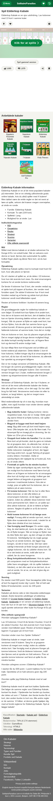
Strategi (11, 234)
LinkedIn (27, 779)
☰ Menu (6, 3)
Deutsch (17, 787)
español (24, 787)
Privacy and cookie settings (26, 784)
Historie (7, 745)
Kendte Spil (9, 754)
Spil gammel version (26, 62)
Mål (9, 225)
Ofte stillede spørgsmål (18, 243)
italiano (38, 787)
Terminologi (9, 748)
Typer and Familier (12, 751)
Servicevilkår (9, 777)
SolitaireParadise (26, 3)
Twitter (18, 779)
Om (5, 765)
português (25, 790)
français (31, 787)
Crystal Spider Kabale (21, 599)
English (5, 787)
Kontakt (7, 768)
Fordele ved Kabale (13, 757)
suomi (32, 790)
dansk (11, 787)
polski (18, 790)
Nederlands (46, 787)
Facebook (8, 779)
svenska (38, 790)
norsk (13, 790)
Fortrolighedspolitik (12, 774)
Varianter (11, 240)
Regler (10, 231)
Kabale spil (32, 715)
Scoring (10, 237)
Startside (20, 715)
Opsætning (12, 228)
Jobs (6, 771)
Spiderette (14, 602)
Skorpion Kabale (36, 604)
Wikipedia (18, 729)
